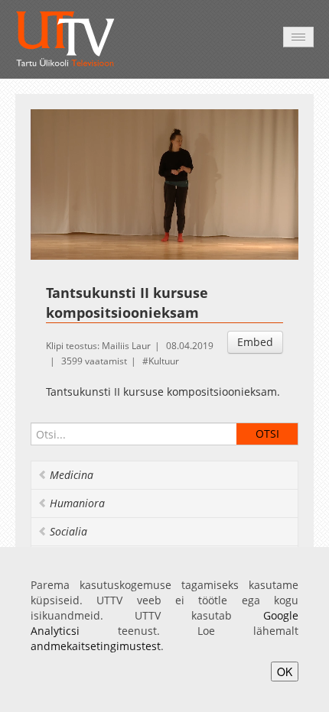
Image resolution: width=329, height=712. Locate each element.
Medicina (71, 475)
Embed (255, 342)
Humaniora (77, 503)
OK (284, 671)
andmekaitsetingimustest (96, 646)
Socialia (68, 531)
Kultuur (163, 360)
